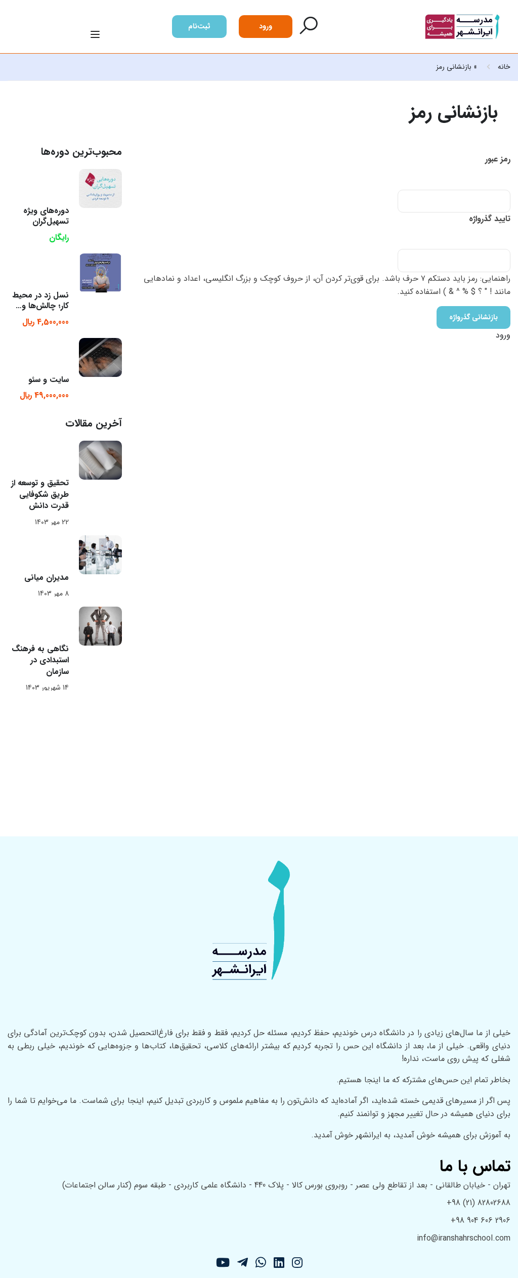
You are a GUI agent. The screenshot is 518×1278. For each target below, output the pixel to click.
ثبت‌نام (199, 26)
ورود (265, 26)
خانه (504, 66)
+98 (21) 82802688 (478, 1203)
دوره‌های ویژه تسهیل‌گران (46, 216)
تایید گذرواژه (489, 218)
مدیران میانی (46, 577)
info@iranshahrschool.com (463, 1238)
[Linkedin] (279, 1264)
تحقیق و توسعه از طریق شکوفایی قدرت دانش (40, 494)
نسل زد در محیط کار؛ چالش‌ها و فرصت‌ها (40, 306)
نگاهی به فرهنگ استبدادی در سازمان (40, 660)
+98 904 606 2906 (480, 1220)
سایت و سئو (48, 379)
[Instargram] (297, 1264)
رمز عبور (497, 159)
